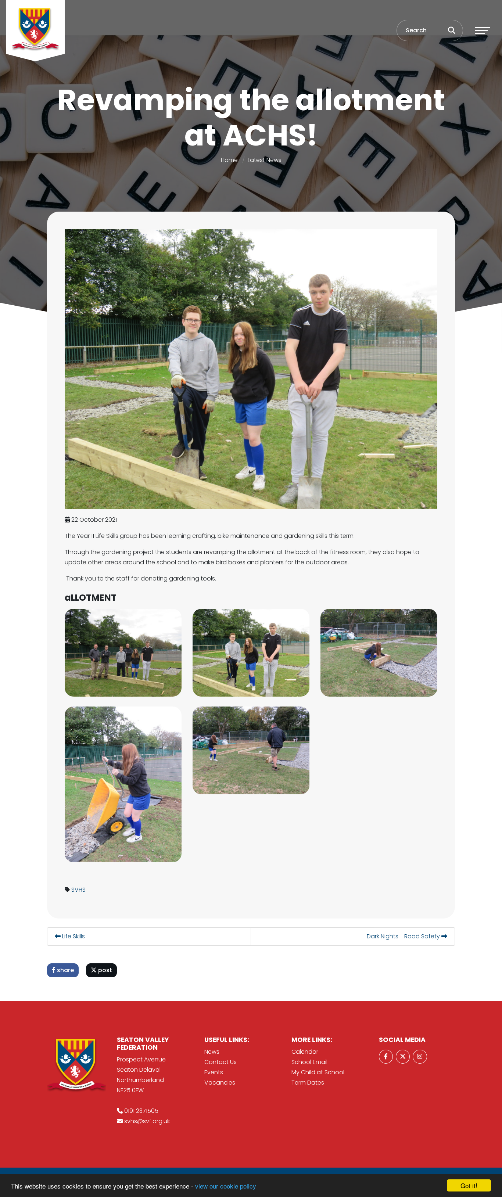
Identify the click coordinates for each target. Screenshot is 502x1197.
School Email (309, 1062)
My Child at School (317, 1072)
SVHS (78, 889)
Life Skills (73, 936)
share (64, 970)
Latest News (265, 160)
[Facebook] (386, 1057)
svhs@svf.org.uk (147, 1121)
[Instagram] (420, 1057)
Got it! (468, 1185)
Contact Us (220, 1062)
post (104, 970)
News (211, 1051)
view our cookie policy (225, 1185)
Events (213, 1072)
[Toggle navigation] (482, 30)
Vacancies (219, 1082)
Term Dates (307, 1082)
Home (229, 160)
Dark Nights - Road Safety (404, 936)
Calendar (304, 1051)
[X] (403, 1057)
